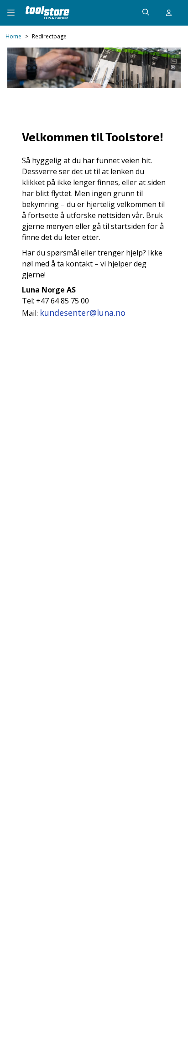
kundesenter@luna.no (82, 312)
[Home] (47, 12)
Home (13, 36)
